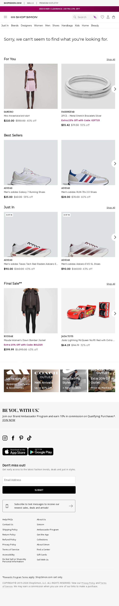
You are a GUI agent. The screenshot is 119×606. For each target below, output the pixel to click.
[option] (31, 93)
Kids (77, 25)
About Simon (43, 544)
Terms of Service (10, 549)
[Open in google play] (40, 454)
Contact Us (7, 524)
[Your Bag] (113, 17)
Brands (14, 25)
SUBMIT (39, 489)
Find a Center (43, 549)
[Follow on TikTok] (29, 439)
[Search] (85, 17)
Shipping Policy (10, 529)
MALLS (30, 3)
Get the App (43, 534)
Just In (5, 25)
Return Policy (8, 534)
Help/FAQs (7, 519)
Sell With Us (43, 559)
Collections (42, 539)
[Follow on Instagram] (5, 439)
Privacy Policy (9, 544)
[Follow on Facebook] (13, 439)
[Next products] (115, 89)
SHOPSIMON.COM (12, 3)
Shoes (56, 25)
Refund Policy (9, 539)
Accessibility (8, 554)
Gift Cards (42, 554)
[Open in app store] (15, 454)
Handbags (67, 25)
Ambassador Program (48, 529)
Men (47, 25)
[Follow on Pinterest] (21, 439)
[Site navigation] (5, 17)
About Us (41, 519)
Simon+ (40, 524)
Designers (26, 25)
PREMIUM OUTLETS (48, 3)
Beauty (95, 25)
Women (38, 25)
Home (85, 25)
